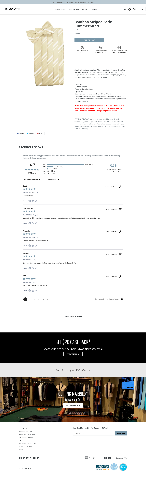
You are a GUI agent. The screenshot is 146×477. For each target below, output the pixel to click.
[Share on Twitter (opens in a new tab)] (33, 201)
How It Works (60, 9)
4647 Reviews (34, 173)
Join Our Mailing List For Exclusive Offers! (90, 428)
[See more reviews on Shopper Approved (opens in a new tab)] (36, 201)
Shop (51, 9)
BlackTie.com (27, 468)
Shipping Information (27, 431)
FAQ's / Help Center (26, 437)
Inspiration (86, 9)
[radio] (73, 164)
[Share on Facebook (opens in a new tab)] (30, 201)
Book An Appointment (73, 405)
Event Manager (73, 9)
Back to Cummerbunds (74, 317)
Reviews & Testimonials (27, 443)
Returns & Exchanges (27, 434)
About (94, 9)
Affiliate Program (25, 446)
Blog (20, 440)
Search (21, 449)
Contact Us (23, 428)
